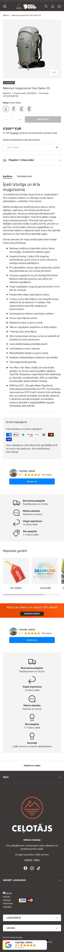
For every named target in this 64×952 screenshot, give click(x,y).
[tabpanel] (32, 295)
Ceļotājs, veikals (27, 470)
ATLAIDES (16, 588)
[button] (59, 6)
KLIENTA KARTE (32, 613)
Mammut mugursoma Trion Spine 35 (26, 15)
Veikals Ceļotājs (16, 937)
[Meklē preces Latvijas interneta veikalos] (9, 900)
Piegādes (14, 133)
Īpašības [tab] (7, 176)
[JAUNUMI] (45, 571)
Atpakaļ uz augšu (32, 765)
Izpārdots (43, 119)
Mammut (7, 93)
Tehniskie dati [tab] (24, 176)
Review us (32, 481)
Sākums (6, 15)
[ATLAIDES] (16, 571)
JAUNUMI (45, 588)
